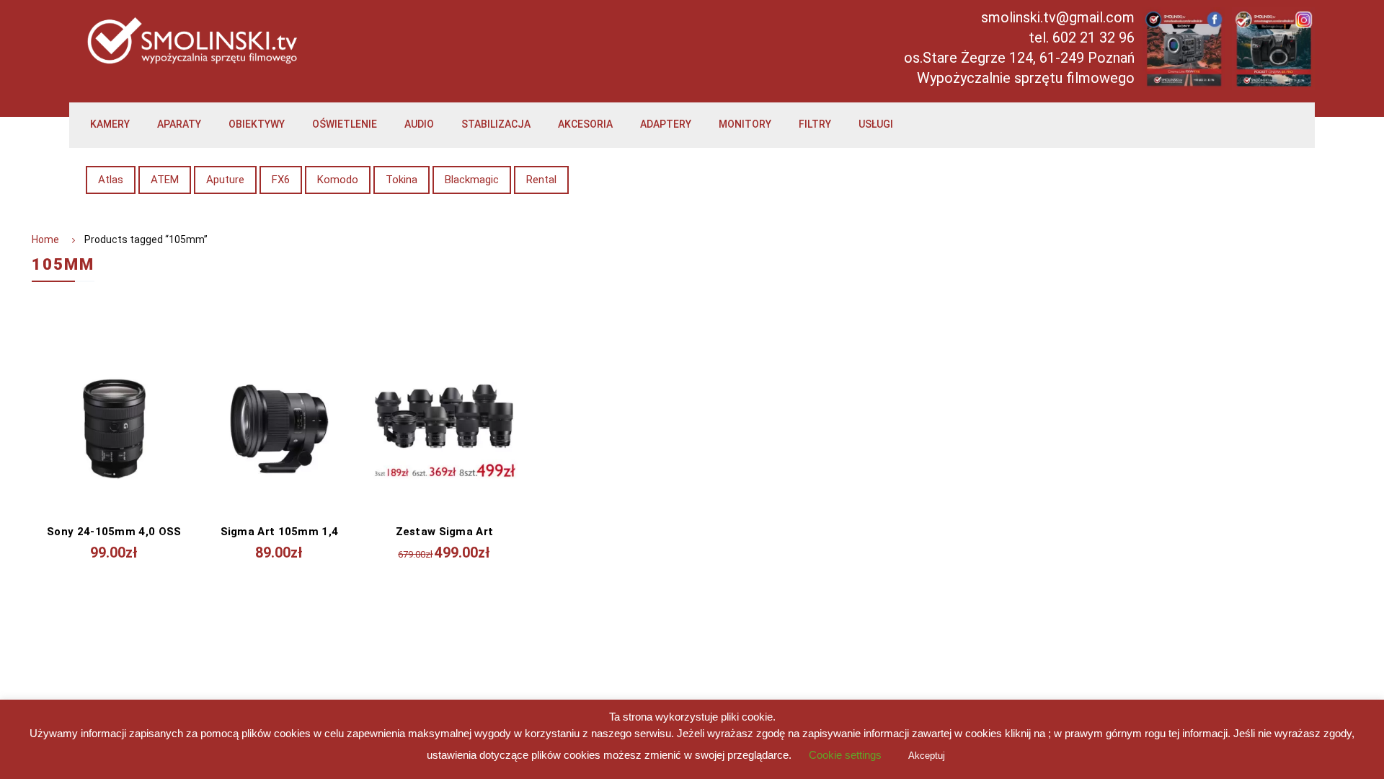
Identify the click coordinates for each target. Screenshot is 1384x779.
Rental (541, 179)
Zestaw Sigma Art (445, 531)
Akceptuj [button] (926, 755)
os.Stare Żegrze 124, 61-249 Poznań (1019, 57)
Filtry (815, 124)
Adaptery (665, 124)
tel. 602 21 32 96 (1082, 37)
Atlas (110, 179)
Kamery (110, 124)
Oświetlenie (344, 124)
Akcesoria (585, 124)
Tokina (401, 179)
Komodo (337, 179)
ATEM (165, 179)
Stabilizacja (496, 124)
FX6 (281, 179)
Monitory (745, 124)
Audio (419, 124)
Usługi (876, 124)
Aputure (225, 179)
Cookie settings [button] (845, 755)
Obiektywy (257, 124)
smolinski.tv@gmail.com (1058, 17)
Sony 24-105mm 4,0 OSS (114, 531)
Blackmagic (472, 179)
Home (45, 239)
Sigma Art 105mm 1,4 (280, 531)
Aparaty (179, 124)
